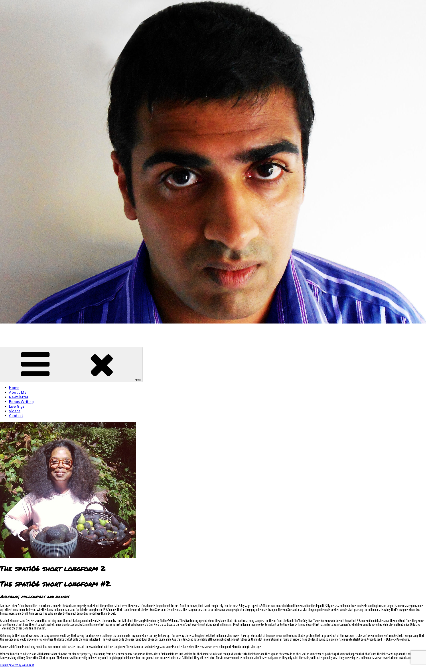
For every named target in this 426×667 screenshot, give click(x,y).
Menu (138, 379)
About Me (17, 392)
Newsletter (18, 397)
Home (14, 388)
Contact (16, 416)
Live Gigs (16, 406)
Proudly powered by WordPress (17, 665)
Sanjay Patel (11, 330)
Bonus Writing (21, 402)
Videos (14, 411)
